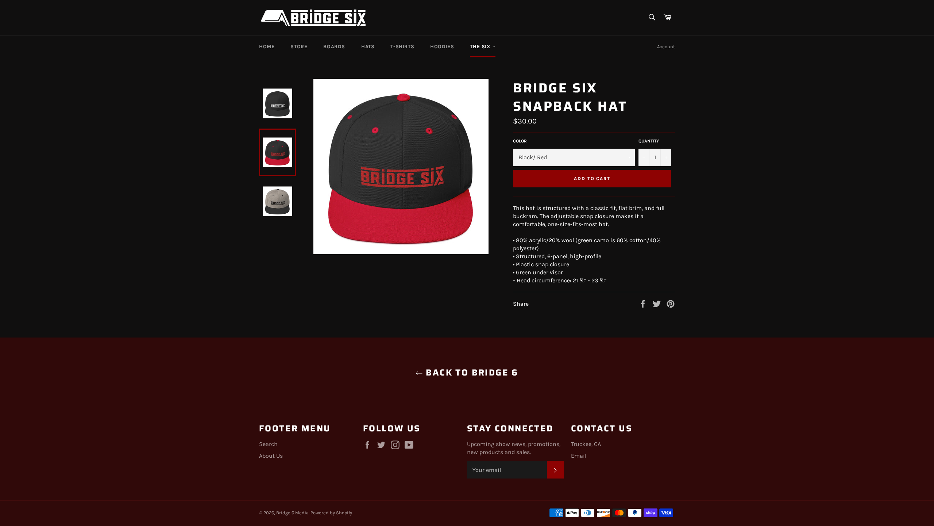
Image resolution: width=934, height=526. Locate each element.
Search (268, 444)
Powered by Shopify (331, 512)
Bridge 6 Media (292, 512)
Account (666, 46)
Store (298, 46)
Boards (334, 46)
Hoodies (442, 46)
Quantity (648, 141)
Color (520, 141)
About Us (271, 455)
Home (266, 46)
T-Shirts (402, 46)
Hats (367, 46)
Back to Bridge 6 (470, 373)
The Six (481, 46)
